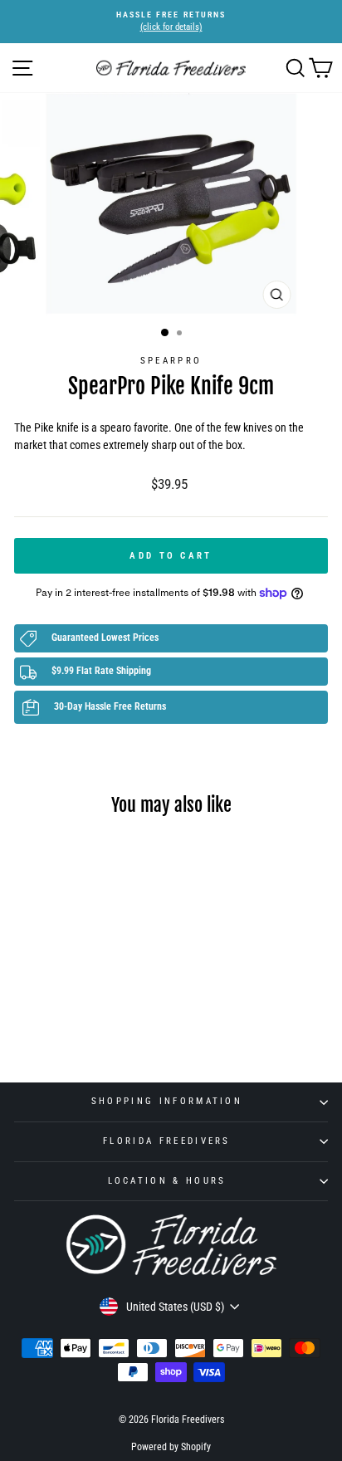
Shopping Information (166, 1101)
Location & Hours (167, 1180)
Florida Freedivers (167, 1141)
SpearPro (171, 360)
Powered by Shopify (171, 1447)
